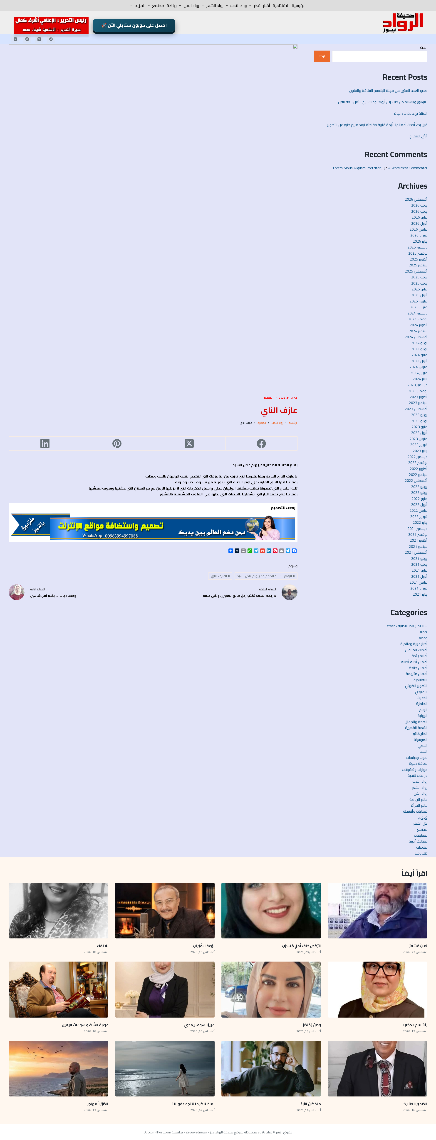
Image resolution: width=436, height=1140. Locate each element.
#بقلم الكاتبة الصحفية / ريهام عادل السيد (266, 576)
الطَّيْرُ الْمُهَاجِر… (96, 1103)
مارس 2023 (418, 438)
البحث (423, 47)
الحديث (422, 697)
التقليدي (421, 691)
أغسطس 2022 (416, 480)
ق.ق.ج (422, 817)
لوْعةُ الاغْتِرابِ (204, 945)
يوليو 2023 (419, 414)
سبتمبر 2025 (418, 265)
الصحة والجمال (416, 721)
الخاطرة (268, 397)
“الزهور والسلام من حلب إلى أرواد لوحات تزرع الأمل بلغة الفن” (382, 101)
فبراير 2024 (418, 372)
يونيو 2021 (419, 564)
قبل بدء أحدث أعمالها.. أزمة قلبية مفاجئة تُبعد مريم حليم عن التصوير (377, 124)
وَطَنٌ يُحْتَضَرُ (312, 1024)
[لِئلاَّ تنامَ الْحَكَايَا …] (377, 990)
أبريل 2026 (419, 223)
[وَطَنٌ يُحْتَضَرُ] (271, 990)
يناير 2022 (420, 522)
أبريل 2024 (419, 361)
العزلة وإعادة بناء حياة (410, 113)
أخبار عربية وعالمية (413, 643)
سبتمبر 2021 (418, 546)
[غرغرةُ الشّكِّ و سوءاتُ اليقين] (58, 990)
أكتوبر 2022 (418, 468)
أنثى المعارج (418, 136)
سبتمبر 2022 (418, 474)
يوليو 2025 (419, 277)
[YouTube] (15, 39)
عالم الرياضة (418, 799)
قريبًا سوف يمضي (199, 1024)
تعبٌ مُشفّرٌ (418, 945)
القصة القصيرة (416, 727)
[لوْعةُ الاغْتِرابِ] (165, 911)
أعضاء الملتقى (416, 649)
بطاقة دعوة (418, 763)
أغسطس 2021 (416, 552)
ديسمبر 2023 (417, 384)
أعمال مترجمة (416, 673)
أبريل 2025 (419, 295)
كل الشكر (420, 823)
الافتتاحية (281, 5)
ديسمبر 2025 (417, 247)
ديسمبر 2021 (417, 528)
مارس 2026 (418, 229)
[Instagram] (27, 39)
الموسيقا (420, 739)
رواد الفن (191, 5)
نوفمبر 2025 (417, 253)
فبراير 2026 (418, 235)
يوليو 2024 (419, 342)
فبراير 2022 (418, 516)
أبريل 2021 (419, 576)
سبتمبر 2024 (418, 331)
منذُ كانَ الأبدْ (310, 1103)
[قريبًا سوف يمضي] (165, 990)
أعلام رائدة (419, 655)
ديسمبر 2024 (417, 313)
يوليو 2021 (419, 558)
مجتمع (158, 5)
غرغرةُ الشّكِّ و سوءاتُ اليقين (85, 1024)
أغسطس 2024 (416, 337)
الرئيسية (298, 5)
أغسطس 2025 (416, 271)
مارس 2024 (418, 366)
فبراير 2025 (418, 307)
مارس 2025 (418, 301)
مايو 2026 (419, 217)
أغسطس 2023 (416, 408)
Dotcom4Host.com (157, 1132)
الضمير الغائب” (415, 1103)
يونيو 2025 (419, 283)
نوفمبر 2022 (417, 462)
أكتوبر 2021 (418, 540)
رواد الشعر (214, 5)
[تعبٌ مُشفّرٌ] (377, 911)
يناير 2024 (420, 378)
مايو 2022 (419, 498)
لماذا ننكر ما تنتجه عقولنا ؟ (193, 1103)
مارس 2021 (418, 582)
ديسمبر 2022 (417, 456)
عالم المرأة (419, 805)
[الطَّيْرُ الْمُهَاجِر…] (58, 1069)
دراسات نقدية (417, 775)
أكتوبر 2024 (418, 325)
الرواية (422, 715)
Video (423, 637)
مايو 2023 (419, 426)
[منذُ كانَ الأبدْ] (271, 1069)
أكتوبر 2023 (418, 396)
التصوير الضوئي (416, 685)
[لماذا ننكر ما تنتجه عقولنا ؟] (165, 1069)
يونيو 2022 (419, 492)
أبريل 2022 (419, 504)
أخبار (266, 5)
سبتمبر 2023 (418, 402)
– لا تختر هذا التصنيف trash (407, 625)
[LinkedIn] (45, 444)
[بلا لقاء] (58, 911)
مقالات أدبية (418, 841)
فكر (257, 5)
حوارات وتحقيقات (414, 769)
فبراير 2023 (418, 444)
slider (423, 631)
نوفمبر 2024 (417, 319)
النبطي (422, 745)
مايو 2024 (419, 354)
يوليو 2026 (419, 205)
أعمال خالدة (418, 667)
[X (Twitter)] (39, 39)
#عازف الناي (220, 576)
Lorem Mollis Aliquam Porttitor (357, 167)
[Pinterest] (117, 444)
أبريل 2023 (419, 432)
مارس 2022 (418, 510)
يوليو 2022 (419, 486)
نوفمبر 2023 (417, 390)
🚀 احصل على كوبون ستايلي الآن (134, 25)
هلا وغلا (421, 853)
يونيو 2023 (419, 420)
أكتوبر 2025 (418, 259)
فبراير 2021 (418, 588)
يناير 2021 (420, 594)
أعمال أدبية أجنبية (414, 661)
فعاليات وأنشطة (415, 811)
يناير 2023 (420, 450)
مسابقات (420, 835)
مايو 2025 (419, 289)
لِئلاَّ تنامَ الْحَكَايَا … (413, 1024)
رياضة (172, 5)
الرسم (423, 709)
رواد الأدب (238, 5)
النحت (423, 751)
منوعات (421, 847)
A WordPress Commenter (407, 167)
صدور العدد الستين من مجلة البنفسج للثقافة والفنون (388, 90)
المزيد (140, 5)
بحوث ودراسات (416, 757)
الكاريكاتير (420, 733)
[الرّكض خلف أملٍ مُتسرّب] (271, 911)
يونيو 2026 (419, 211)
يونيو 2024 (419, 349)
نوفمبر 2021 (417, 534)
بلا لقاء (102, 945)
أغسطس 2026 (416, 199)
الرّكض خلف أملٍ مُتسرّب (301, 945)
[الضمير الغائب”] (377, 1069)
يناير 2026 (420, 241)
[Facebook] (51, 39)
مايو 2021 (419, 570)
